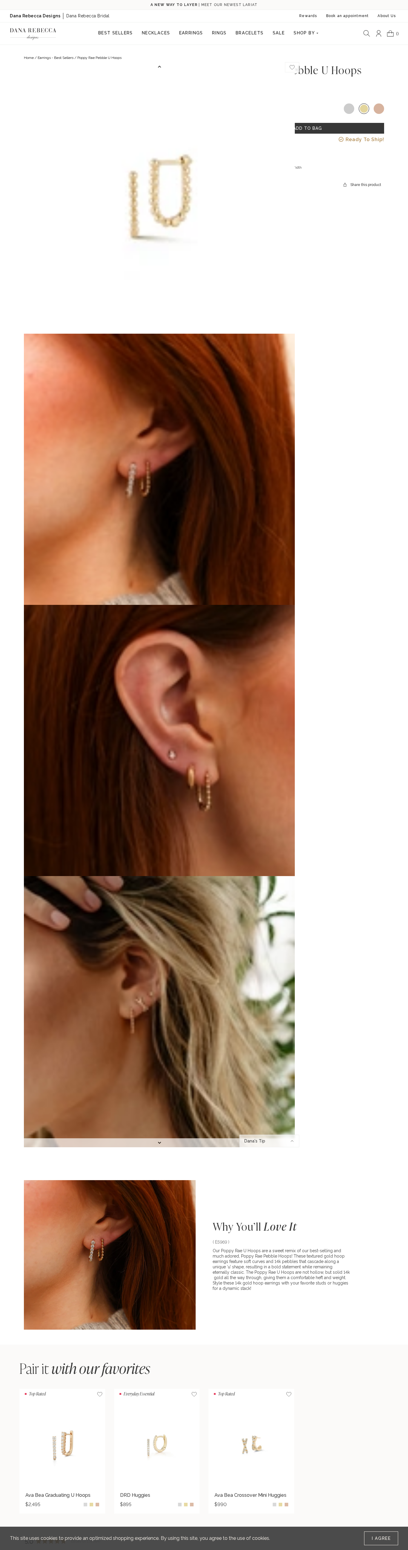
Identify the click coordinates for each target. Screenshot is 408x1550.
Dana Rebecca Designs (35, 15)
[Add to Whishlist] (292, 67)
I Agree (381, 1538)
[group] (62, 1451)
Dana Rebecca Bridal (88, 15)
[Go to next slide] (159, 1142)
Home (29, 58)
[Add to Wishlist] (99, 1394)
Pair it (84, 1368)
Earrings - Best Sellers (55, 58)
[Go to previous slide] (159, 66)
